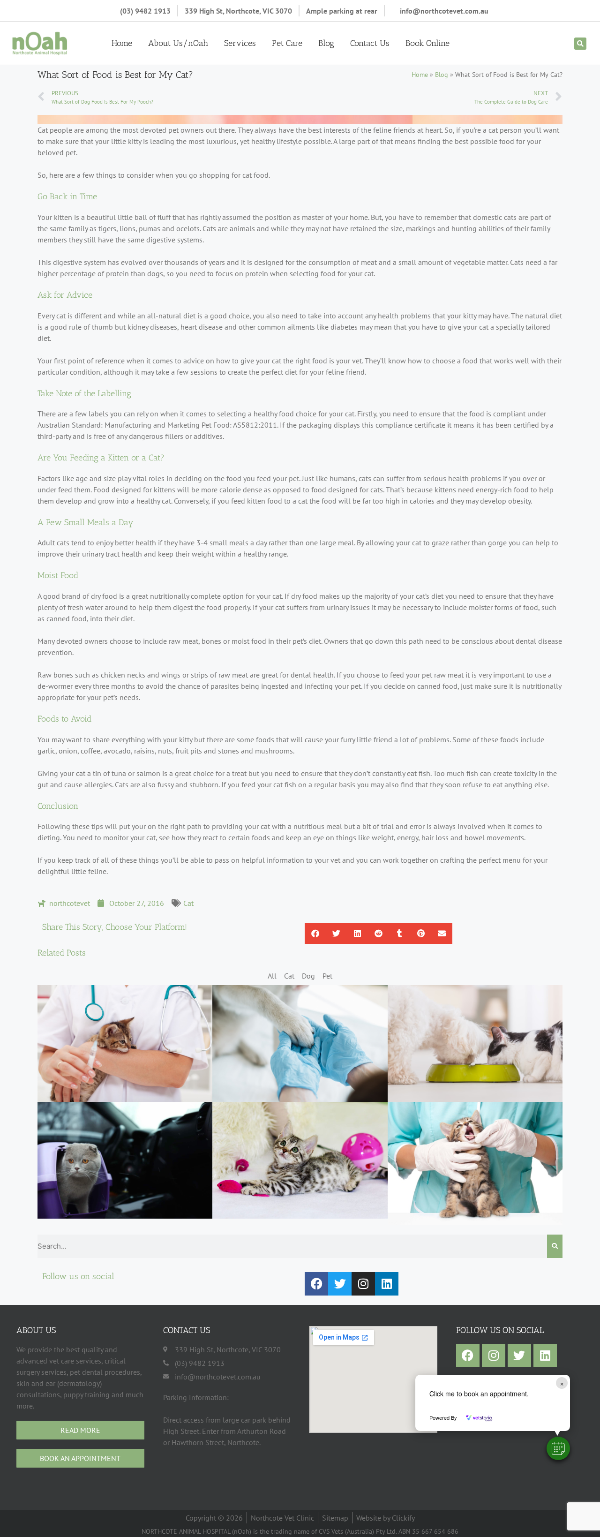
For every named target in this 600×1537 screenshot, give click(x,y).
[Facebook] (316, 1284)
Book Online (427, 43)
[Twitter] (340, 1284)
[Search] (554, 1246)
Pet (327, 975)
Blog (326, 43)
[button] (558, 1448)
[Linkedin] (386, 1284)
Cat (188, 903)
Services (240, 43)
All (272, 975)
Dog (308, 975)
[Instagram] (363, 1284)
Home (122, 43)
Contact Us (370, 43)
